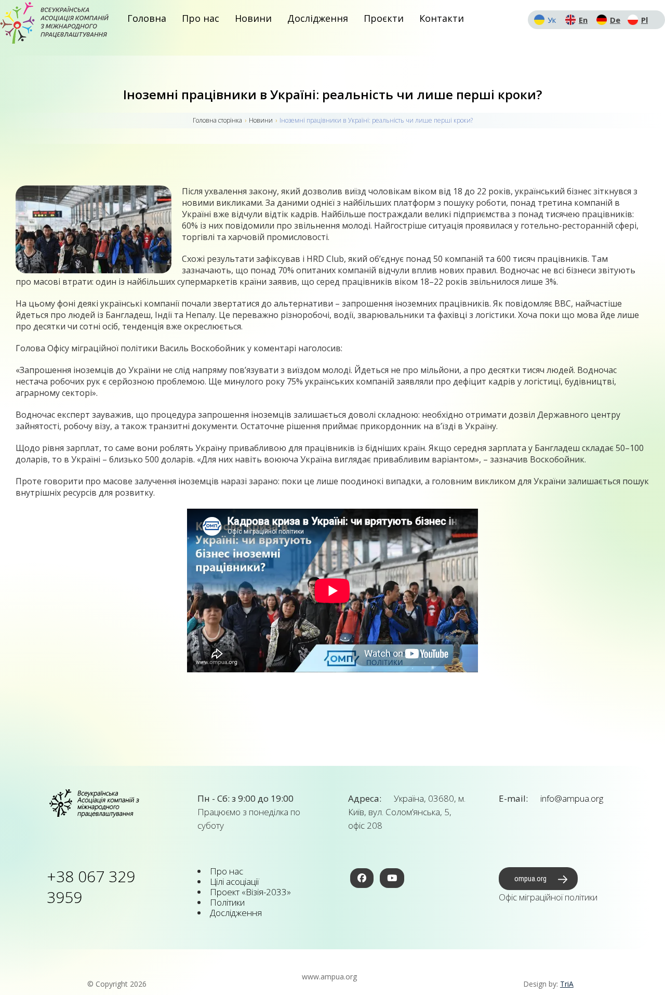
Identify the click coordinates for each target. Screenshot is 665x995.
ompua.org (530, 878)
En (583, 19)
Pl (644, 19)
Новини (253, 18)
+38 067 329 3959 (91, 887)
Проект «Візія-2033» (250, 892)
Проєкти (384, 18)
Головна (146, 18)
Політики (227, 902)
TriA (567, 984)
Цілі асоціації (234, 881)
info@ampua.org (570, 798)
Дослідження (317, 18)
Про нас (200, 18)
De (615, 19)
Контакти (441, 18)
